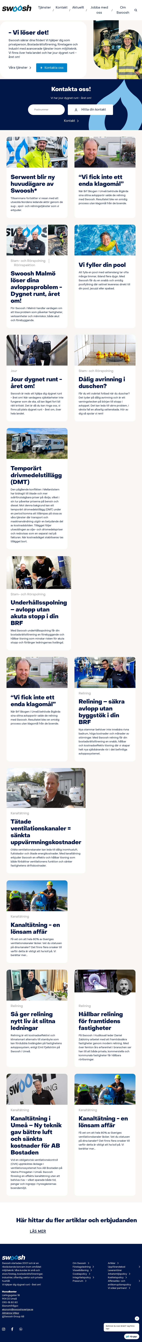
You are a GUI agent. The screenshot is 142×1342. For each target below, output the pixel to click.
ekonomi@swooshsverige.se (17, 1309)
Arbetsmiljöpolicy (117, 1273)
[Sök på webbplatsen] (136, 10)
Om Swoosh (122, 10)
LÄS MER (38, 1231)
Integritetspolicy (82, 1277)
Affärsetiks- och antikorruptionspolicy (119, 1283)
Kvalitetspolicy (116, 1277)
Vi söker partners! (117, 1288)
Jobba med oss (99, 10)
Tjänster (44, 7)
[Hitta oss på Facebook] (12, 1329)
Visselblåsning (81, 1270)
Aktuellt (78, 7)
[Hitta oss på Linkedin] (20, 1329)
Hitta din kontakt (93, 109)
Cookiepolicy (80, 1273)
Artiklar (111, 1263)
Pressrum (78, 1281)
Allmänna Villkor (10, 1313)
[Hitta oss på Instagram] (3, 1329)
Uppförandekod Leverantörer (116, 1268)
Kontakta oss (54, 68)
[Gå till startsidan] (16, 10)
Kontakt (62, 7)
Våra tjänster (18, 68)
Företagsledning (82, 1266)
